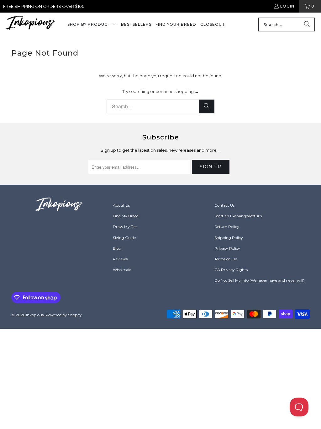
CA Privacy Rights (231, 269)
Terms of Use (225, 259)
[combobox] (286, 24)
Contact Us (224, 205)
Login (287, 6)
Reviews (120, 259)
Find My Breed (126, 216)
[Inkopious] (30, 25)
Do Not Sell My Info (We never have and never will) (259, 280)
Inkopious (35, 314)
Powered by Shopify (63, 314)
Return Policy (226, 226)
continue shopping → (177, 91)
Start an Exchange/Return (238, 216)
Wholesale (122, 269)
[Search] (307, 24)
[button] (92, 25)
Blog (117, 248)
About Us (121, 205)
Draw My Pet (125, 226)
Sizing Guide (124, 237)
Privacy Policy (227, 248)
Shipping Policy (228, 237)
